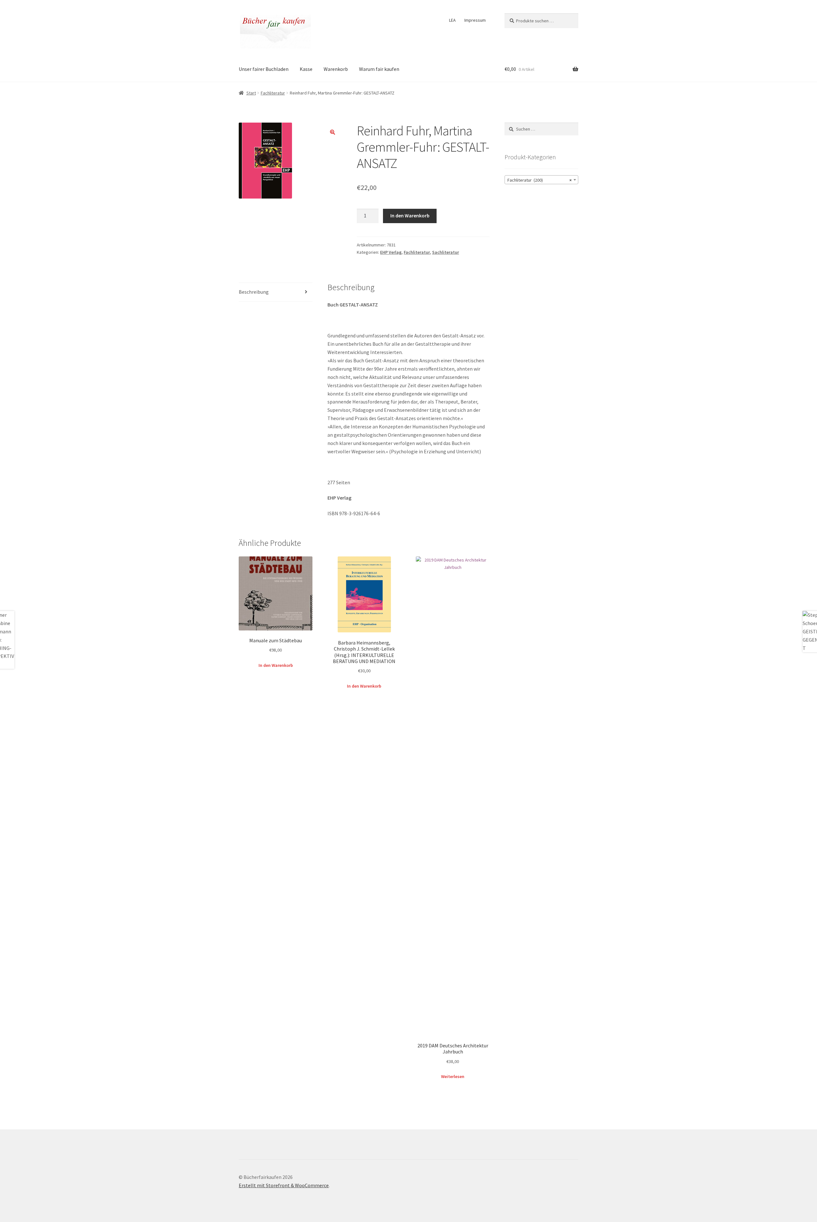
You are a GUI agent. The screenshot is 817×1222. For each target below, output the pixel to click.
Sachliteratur (445, 252)
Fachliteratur (273, 93)
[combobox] (541, 179)
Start (251, 93)
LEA (452, 20)
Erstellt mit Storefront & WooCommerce (284, 1185)
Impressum (475, 20)
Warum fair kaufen (379, 69)
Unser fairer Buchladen (264, 69)
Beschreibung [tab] (254, 292)
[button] (332, 132)
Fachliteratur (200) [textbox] (539, 180)
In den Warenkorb (410, 215)
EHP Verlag (390, 252)
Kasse (306, 69)
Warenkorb (336, 69)
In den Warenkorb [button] (276, 665)
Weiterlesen (452, 1076)
